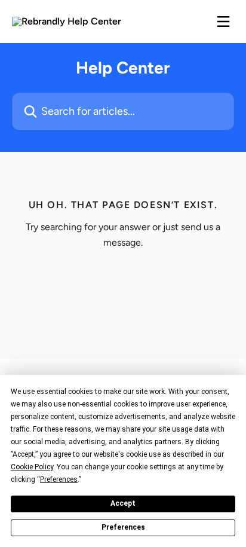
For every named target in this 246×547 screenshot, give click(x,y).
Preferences (123, 527)
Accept (123, 503)
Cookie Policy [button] (32, 467)
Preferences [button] (59, 479)
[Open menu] (223, 21)
